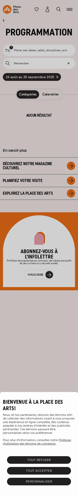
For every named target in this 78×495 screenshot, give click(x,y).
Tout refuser (39, 460)
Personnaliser (39, 481)
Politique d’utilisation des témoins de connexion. (37, 441)
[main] (39, 443)
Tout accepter (39, 470)
